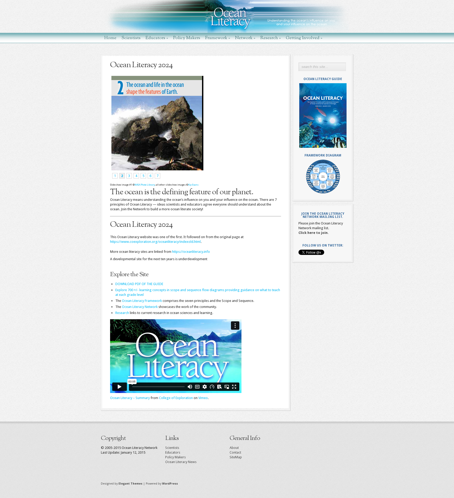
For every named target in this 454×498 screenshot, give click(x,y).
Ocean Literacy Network (140, 307)
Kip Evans (193, 185)
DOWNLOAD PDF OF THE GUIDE (139, 284)
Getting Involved (304, 37)
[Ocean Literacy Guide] (322, 115)
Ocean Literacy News (181, 462)
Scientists (131, 37)
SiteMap (236, 457)
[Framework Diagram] (322, 176)
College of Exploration (176, 398)
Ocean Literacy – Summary (130, 398)
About (234, 448)
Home (110, 37)
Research (270, 37)
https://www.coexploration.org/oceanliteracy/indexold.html (155, 242)
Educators (157, 37)
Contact (235, 452)
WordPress (170, 483)
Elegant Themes (130, 483)
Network (245, 37)
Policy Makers (186, 37)
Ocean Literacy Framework (142, 301)
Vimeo (203, 398)
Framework (217, 37)
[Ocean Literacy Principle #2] (156, 169)
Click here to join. (313, 233)
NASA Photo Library (145, 185)
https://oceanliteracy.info (191, 252)
